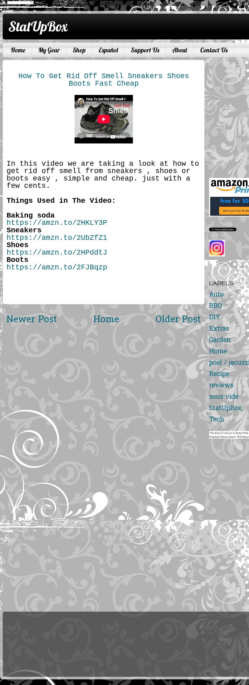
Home (18, 50)
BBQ (215, 306)
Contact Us (213, 50)
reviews (221, 386)
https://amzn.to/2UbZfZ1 (57, 238)
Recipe (219, 374)
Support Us (145, 50)
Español (108, 50)
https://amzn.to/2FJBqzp (57, 267)
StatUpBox (38, 26)
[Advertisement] (229, 114)
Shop (79, 50)
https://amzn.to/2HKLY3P (57, 223)
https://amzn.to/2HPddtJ (57, 253)
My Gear (49, 50)
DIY (214, 318)
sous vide (223, 397)
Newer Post (31, 320)
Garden (220, 340)
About (179, 50)
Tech (216, 420)
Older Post (178, 320)
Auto (216, 295)
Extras (219, 329)
